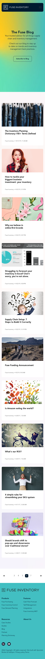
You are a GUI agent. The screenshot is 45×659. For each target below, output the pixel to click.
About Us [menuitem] (27, 619)
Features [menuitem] (26, 598)
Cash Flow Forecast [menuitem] (30, 602)
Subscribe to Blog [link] (22, 59)
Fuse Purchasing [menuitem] (7, 602)
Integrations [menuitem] (27, 608)
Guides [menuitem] (4, 626)
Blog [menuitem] (3, 629)
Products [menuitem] (5, 598)
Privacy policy (20, 652)
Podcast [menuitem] (4, 632)
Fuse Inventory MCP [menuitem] (30, 611)
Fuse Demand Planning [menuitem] (10, 608)
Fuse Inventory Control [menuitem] (9, 605)
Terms (27, 652)
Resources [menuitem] (6, 619)
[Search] (40, 13)
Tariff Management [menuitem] (29, 605)
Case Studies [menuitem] (6, 622)
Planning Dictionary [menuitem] (8, 635)
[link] (16, 7)
